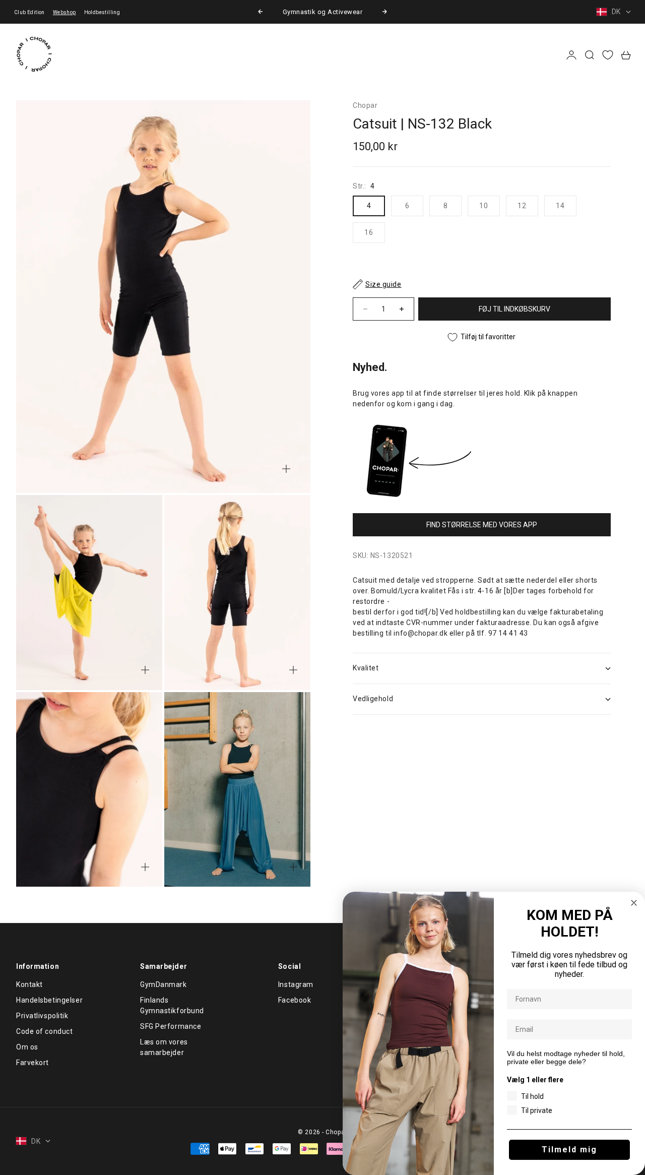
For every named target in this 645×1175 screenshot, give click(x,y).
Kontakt (29, 984)
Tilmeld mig (569, 1149)
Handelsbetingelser (49, 1000)
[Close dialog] (634, 903)
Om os (27, 1047)
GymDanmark (163, 984)
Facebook (294, 1000)
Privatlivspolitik (42, 1016)
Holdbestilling (102, 12)
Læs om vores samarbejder (164, 1047)
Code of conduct (44, 1031)
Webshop (64, 12)
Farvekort (32, 1063)
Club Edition (29, 12)
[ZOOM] (286, 469)
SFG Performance (170, 1026)
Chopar (365, 105)
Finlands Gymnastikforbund (172, 1005)
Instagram (295, 984)
